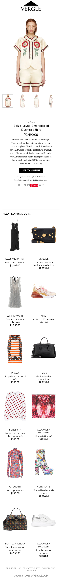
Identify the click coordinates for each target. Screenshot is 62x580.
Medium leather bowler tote (43, 378)
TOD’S (43, 372)
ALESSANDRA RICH (15, 258)
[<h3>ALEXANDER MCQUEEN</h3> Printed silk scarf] (43, 406)
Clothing (29, 177)
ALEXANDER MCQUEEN (43, 431)
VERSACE (43, 258)
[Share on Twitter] (25, 185)
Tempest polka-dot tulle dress (15, 321)
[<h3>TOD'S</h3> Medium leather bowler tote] (43, 349)
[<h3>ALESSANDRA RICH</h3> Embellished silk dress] (15, 235)
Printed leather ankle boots (43, 492)
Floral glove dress (15, 490)
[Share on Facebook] (22, 185)
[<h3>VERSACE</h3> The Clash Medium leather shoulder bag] (43, 235)
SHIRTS (36, 177)
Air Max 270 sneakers (43, 319)
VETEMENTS (15, 486)
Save (35, 185)
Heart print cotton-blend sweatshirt (15, 435)
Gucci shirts (43, 180)
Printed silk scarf (43, 436)
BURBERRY (15, 429)
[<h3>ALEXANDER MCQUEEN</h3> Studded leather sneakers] (43, 520)
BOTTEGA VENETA (15, 543)
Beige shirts (22, 180)
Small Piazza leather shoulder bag (15, 549)
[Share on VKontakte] (40, 185)
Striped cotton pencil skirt (15, 378)
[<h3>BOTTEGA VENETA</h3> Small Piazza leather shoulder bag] (15, 520)
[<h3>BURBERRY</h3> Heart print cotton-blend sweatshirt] (15, 406)
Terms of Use (13, 568)
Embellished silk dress (15, 262)
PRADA (15, 372)
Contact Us (48, 568)
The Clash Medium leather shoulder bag (44, 264)
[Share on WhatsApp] (19, 185)
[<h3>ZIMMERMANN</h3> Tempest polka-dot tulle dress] (15, 292)
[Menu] (4, 6)
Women (42, 177)
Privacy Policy (31, 568)
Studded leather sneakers (44, 552)
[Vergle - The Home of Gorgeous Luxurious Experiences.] (31, 6)
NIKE (43, 315)
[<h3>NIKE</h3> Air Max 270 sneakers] (43, 292)
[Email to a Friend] (28, 185)
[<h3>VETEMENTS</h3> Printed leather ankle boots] (43, 463)
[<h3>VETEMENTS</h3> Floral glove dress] (15, 463)
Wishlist (31, 570)
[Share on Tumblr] (43, 185)
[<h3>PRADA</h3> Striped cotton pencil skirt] (15, 349)
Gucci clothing (33, 180)
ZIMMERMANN (15, 315)
